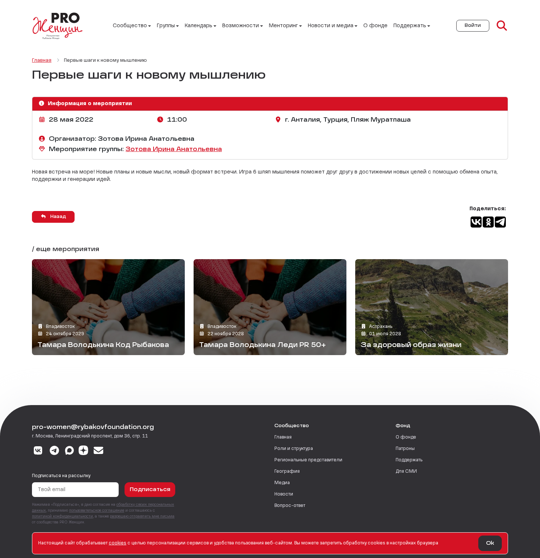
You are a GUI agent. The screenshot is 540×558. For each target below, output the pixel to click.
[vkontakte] (38, 451)
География (287, 471)
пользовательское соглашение (96, 510)
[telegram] (54, 451)
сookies (117, 543)
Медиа (282, 483)
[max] (69, 451)
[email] (99, 451)
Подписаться (150, 489)
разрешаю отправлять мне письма (142, 516)
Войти (473, 26)
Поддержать (409, 460)
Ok (490, 543)
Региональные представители (308, 460)
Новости (283, 494)
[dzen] (83, 451)
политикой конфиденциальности (62, 516)
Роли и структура (293, 449)
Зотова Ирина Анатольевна (174, 150)
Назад (57, 217)
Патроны (405, 449)
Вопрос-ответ (289, 506)
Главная (283, 437)
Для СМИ (406, 471)
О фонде (375, 25)
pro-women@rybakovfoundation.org (93, 427)
